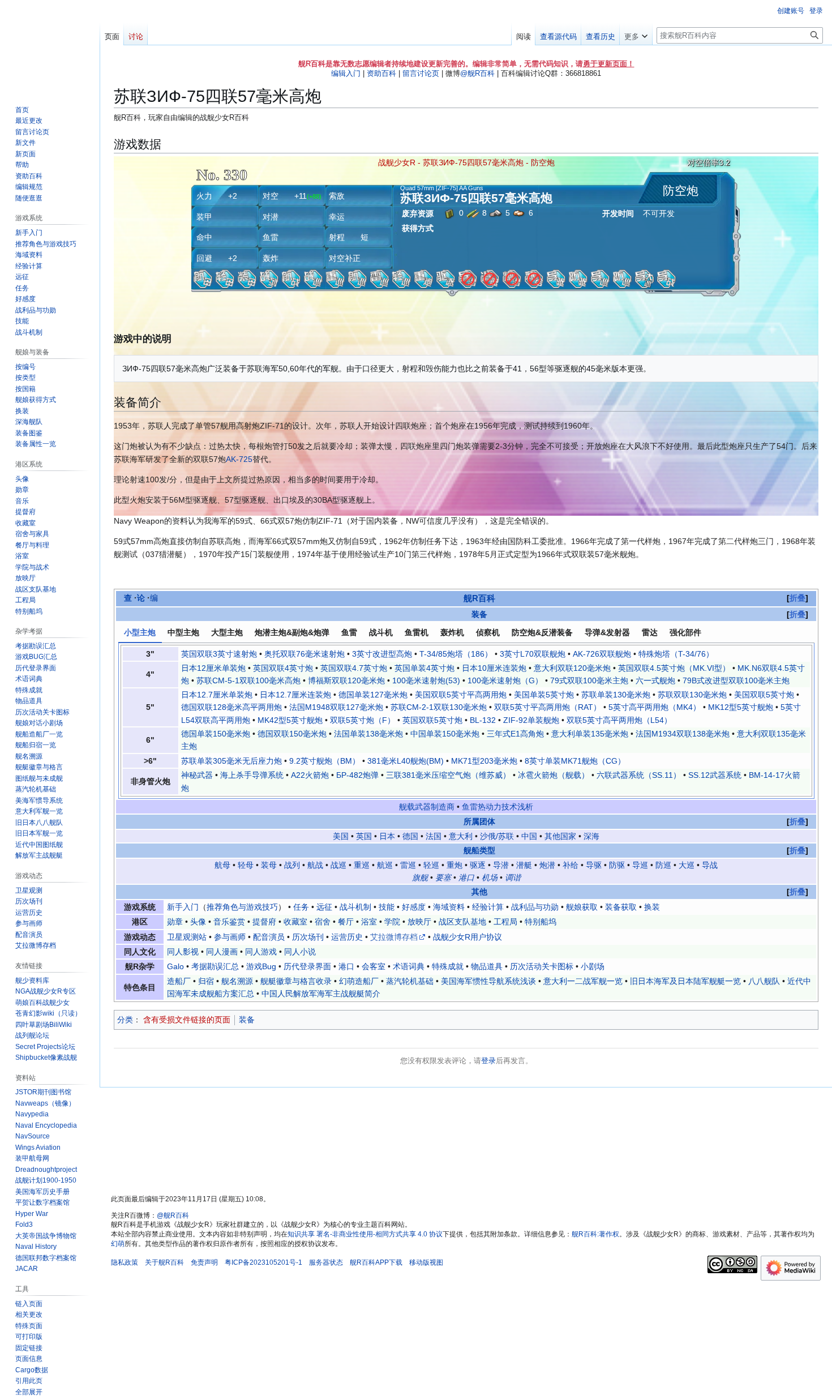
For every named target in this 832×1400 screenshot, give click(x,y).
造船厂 (179, 981)
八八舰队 (764, 981)
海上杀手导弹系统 (252, 775)
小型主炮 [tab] (140, 632)
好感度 (414, 906)
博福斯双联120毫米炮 (346, 680)
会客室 (373, 966)
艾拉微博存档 (394, 936)
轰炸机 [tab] (452, 632)
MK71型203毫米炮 (484, 760)
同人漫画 (222, 951)
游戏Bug (261, 966)
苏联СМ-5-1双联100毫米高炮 (248, 680)
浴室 (369, 921)
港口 (466, 877)
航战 (315, 865)
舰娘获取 (582, 906)
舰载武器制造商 (426, 806)
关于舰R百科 (164, 1262)
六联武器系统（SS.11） (639, 775)
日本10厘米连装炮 (494, 668)
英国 (364, 836)
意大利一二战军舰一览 (583, 981)
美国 (341, 836)
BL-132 (483, 720)
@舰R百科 (477, 73)
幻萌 (118, 1244)
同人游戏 (261, 951)
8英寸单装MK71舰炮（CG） (575, 760)
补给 (570, 865)
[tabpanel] (466, 720)
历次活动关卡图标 (541, 966)
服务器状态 (326, 1262)
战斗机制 (355, 906)
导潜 (501, 865)
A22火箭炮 (310, 775)
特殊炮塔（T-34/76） (676, 653)
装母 (269, 865)
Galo (175, 966)
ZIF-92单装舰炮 (531, 720)
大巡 (686, 865)
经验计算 (488, 906)
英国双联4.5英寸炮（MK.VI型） (674, 668)
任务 (301, 906)
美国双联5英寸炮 (764, 694)
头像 (198, 921)
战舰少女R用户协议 (467, 936)
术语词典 (408, 966)
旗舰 (420, 877)
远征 (324, 906)
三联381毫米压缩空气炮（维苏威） (448, 775)
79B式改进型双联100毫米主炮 (736, 680)
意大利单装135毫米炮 (589, 733)
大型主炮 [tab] (227, 632)
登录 (488, 1060)
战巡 (338, 865)
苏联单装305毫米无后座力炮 (231, 760)
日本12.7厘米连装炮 (295, 694)
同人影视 (183, 951)
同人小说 (300, 951)
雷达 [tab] (650, 632)
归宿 (206, 981)
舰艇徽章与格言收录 (296, 981)
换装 (652, 906)
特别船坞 (540, 921)
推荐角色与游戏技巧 (242, 906)
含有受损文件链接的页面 (186, 1019)
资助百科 (381, 73)
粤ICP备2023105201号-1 (263, 1262)
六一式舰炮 (655, 680)
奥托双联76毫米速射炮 (304, 653)
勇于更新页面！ (608, 63)
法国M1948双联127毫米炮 (336, 707)
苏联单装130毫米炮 (615, 694)
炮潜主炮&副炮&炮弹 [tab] (292, 632)
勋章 (175, 921)
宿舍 (323, 921)
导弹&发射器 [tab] (607, 632)
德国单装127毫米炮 (373, 694)
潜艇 (524, 865)
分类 (125, 1019)
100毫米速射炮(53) (426, 680)
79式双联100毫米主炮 (589, 680)
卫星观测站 (187, 936)
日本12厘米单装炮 (213, 668)
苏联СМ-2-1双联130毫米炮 (439, 707)
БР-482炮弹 (357, 775)
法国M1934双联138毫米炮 (683, 733)
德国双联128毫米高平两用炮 (231, 707)
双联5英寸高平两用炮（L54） (619, 720)
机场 (490, 877)
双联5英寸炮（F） (362, 720)
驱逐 (478, 865)
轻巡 (431, 865)
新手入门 (183, 906)
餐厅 (346, 921)
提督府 (264, 921)
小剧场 (592, 966)
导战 (710, 865)
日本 (387, 836)
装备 (479, 614)
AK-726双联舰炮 (602, 653)
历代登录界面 (307, 966)
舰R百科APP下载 (376, 1262)
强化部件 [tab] (685, 632)
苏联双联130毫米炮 (692, 694)
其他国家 (560, 836)
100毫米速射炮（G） (505, 680)
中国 (529, 836)
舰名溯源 (237, 981)
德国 (410, 836)
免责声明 (204, 1262)
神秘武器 (197, 775)
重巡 (362, 865)
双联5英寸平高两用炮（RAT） (547, 707)
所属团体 (479, 821)
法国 (433, 836)
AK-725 (239, 459)
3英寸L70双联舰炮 (532, 653)
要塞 (443, 877)
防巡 (663, 865)
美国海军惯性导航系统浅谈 (488, 981)
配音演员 (269, 936)
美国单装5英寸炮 (544, 694)
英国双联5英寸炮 (432, 720)
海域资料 (449, 906)
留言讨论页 (420, 73)
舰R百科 (479, 598)
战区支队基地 (462, 921)
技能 (386, 906)
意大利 (461, 836)
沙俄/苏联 (497, 836)
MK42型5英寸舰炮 (290, 720)
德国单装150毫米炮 (215, 733)
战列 (292, 865)
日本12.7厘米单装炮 (216, 694)
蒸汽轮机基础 (410, 981)
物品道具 (487, 966)
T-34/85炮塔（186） (455, 653)
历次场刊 (308, 936)
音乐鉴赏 (229, 921)
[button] (636, 34)
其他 (479, 891)
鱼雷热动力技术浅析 (497, 806)
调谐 (513, 877)
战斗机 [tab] (381, 632)
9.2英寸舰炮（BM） (324, 760)
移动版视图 (426, 1262)
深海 (591, 836)
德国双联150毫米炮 (292, 733)
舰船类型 (479, 850)
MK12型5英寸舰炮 (740, 707)
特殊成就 (448, 966)
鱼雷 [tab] (349, 632)
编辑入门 (346, 73)
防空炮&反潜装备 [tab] (542, 632)
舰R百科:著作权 (595, 1234)
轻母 (246, 865)
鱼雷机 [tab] (416, 632)
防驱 (617, 865)
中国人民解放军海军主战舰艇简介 (320, 993)
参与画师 (230, 936)
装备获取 (621, 906)
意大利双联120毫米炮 (572, 668)
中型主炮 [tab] (183, 632)
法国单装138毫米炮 (368, 733)
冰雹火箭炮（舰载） (553, 775)
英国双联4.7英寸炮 (353, 668)
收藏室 (295, 921)
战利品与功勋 (535, 906)
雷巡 (408, 865)
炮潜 (547, 865)
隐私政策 (124, 1262)
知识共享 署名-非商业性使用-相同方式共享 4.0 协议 (365, 1234)
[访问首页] (50, 45)
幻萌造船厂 (359, 981)
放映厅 (419, 921)
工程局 (505, 921)
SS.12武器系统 (714, 775)
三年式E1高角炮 (515, 733)
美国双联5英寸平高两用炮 (461, 694)
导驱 (594, 865)
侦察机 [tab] (488, 632)
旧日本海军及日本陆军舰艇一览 (685, 981)
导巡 (640, 865)
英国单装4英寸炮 (424, 668)
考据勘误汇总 (215, 966)
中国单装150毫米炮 (444, 733)
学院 (392, 921)
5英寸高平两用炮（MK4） (654, 707)
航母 (222, 865)
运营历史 (347, 936)
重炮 (454, 865)
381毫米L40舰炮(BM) (405, 760)
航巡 (385, 865)
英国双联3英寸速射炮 (219, 653)
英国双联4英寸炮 (283, 668)
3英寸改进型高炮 (382, 653)
